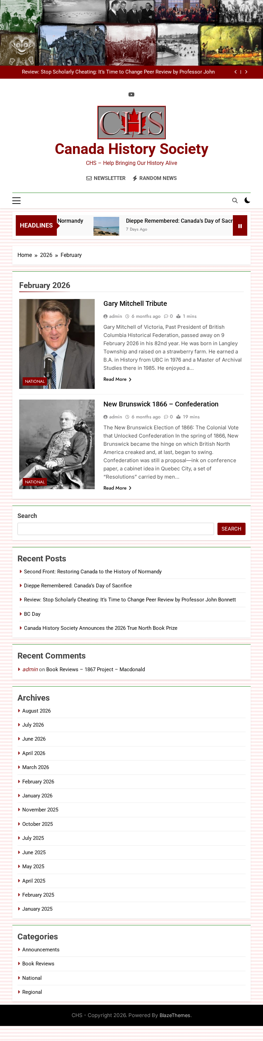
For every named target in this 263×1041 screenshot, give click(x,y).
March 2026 (35, 767)
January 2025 (37, 909)
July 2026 (33, 725)
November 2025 (40, 810)
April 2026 (33, 753)
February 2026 (38, 782)
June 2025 (34, 852)
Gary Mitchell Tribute (135, 303)
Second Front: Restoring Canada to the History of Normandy (93, 572)
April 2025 (33, 881)
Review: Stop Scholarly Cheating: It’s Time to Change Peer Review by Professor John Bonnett (118, 72)
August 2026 (36, 711)
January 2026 (37, 796)
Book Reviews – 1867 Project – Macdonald (95, 669)
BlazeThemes (175, 1015)
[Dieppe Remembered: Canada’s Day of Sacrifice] (96, 230)
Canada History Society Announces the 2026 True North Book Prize (100, 628)
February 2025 (38, 895)
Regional (32, 992)
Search (27, 515)
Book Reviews (38, 964)
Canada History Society (132, 148)
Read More (115, 379)
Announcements (41, 950)
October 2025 (37, 824)
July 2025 (33, 838)
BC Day (32, 614)
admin (115, 316)
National (35, 381)
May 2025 (33, 866)
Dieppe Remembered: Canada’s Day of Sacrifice (174, 221)
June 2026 (34, 739)
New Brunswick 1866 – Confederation (160, 404)
